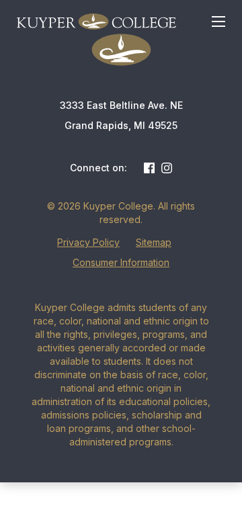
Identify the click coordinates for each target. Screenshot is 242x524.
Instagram (166, 168)
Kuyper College (96, 21)
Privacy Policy (88, 242)
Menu (218, 21)
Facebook (149, 168)
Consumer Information (121, 262)
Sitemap (153, 242)
